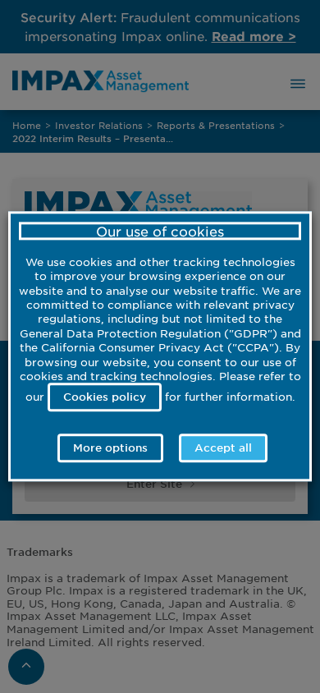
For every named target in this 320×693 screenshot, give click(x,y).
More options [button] (110, 448)
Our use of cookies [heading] (160, 231)
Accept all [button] (223, 448)
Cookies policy (104, 396)
